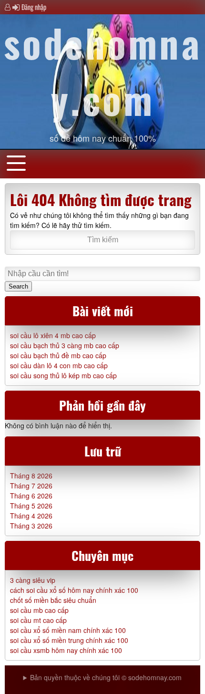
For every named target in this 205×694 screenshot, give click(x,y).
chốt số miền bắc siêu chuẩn (53, 600)
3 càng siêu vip (32, 580)
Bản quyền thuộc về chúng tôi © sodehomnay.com (106, 677)
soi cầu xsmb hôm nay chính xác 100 (66, 650)
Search (18, 286)
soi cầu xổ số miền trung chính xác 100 (69, 640)
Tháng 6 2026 (31, 495)
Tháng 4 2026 (31, 515)
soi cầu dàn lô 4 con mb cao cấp (59, 365)
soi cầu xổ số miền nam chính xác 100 (68, 630)
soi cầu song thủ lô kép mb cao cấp (63, 375)
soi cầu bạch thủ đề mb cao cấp (58, 355)
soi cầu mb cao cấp (39, 610)
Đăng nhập (33, 7)
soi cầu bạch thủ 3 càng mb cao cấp (64, 345)
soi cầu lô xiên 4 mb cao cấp (53, 335)
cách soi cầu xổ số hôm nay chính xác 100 (74, 590)
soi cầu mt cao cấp (38, 620)
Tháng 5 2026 (31, 505)
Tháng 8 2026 (31, 475)
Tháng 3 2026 (31, 525)
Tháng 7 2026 (31, 485)
